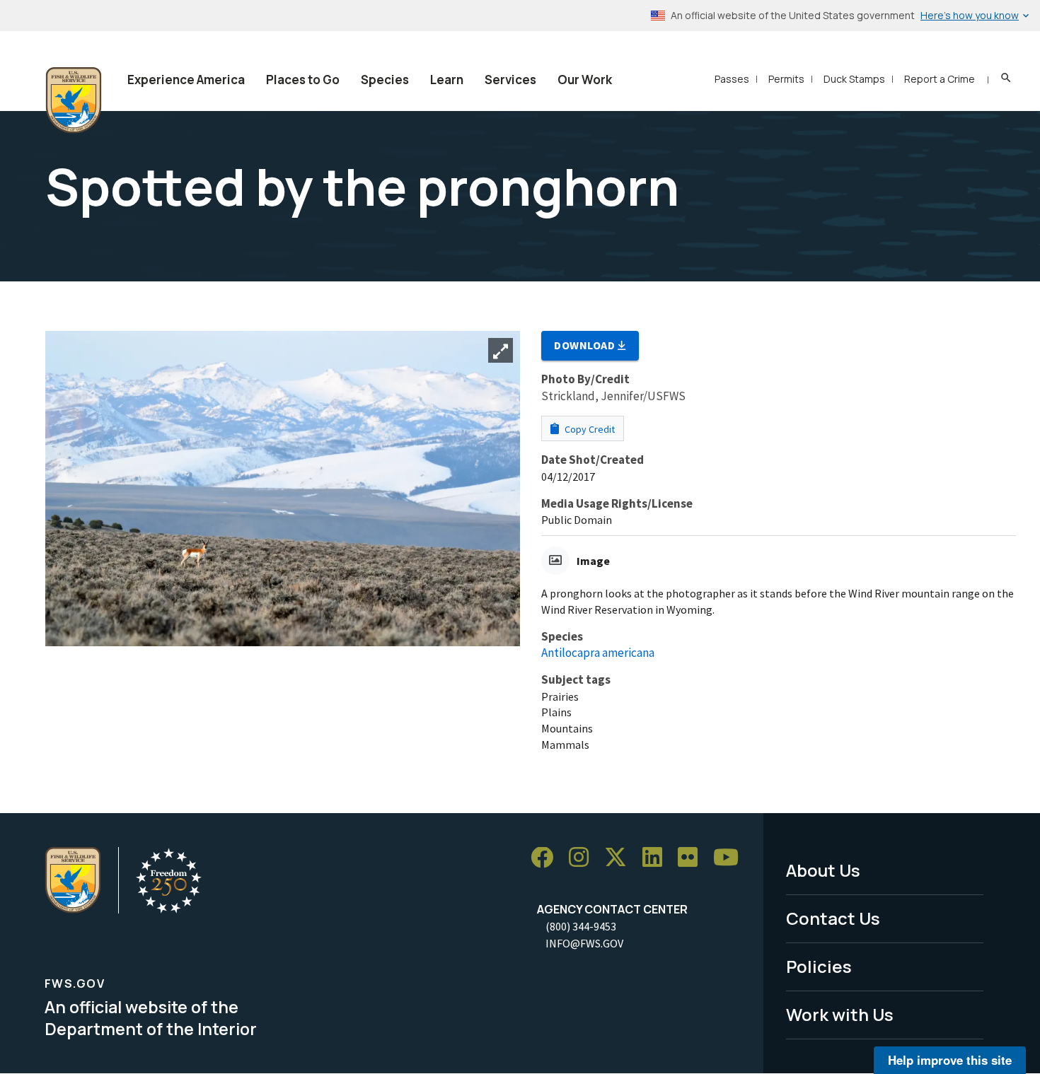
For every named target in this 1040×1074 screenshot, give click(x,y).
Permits (786, 79)
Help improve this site (950, 1059)
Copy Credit (588, 429)
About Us (823, 870)
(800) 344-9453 (580, 926)
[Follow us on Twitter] (620, 858)
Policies (819, 966)
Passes (732, 79)
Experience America (186, 79)
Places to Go (303, 79)
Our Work (584, 79)
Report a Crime (939, 79)
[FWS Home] (73, 100)
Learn (446, 79)
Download (586, 345)
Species (385, 79)
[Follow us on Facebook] (547, 858)
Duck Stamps (854, 79)
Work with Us (840, 1014)
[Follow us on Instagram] (584, 858)
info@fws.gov (584, 943)
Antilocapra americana (597, 652)
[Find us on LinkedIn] (657, 858)
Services (510, 79)
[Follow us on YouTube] (731, 858)
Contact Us (833, 918)
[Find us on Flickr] (692, 858)
